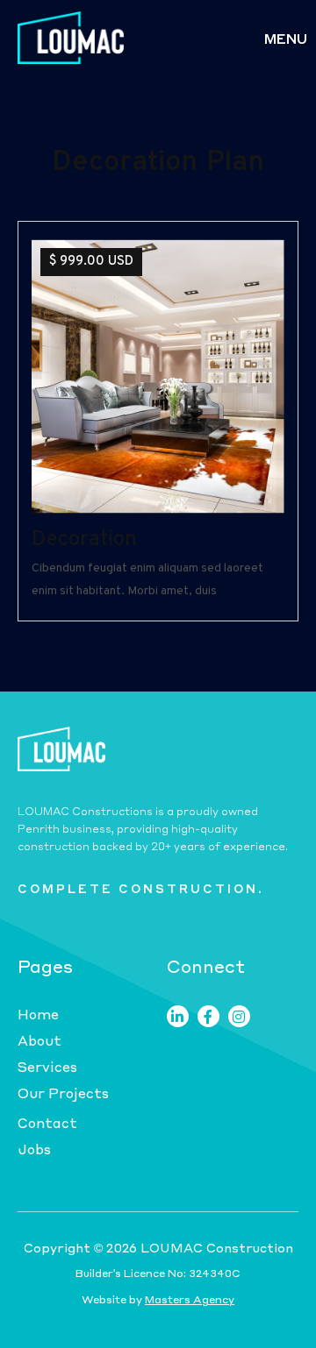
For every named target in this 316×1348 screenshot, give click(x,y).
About (39, 1040)
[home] (67, 37)
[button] (285, 38)
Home (38, 1014)
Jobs (34, 1149)
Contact (47, 1123)
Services (47, 1066)
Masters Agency (189, 1299)
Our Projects (63, 1093)
